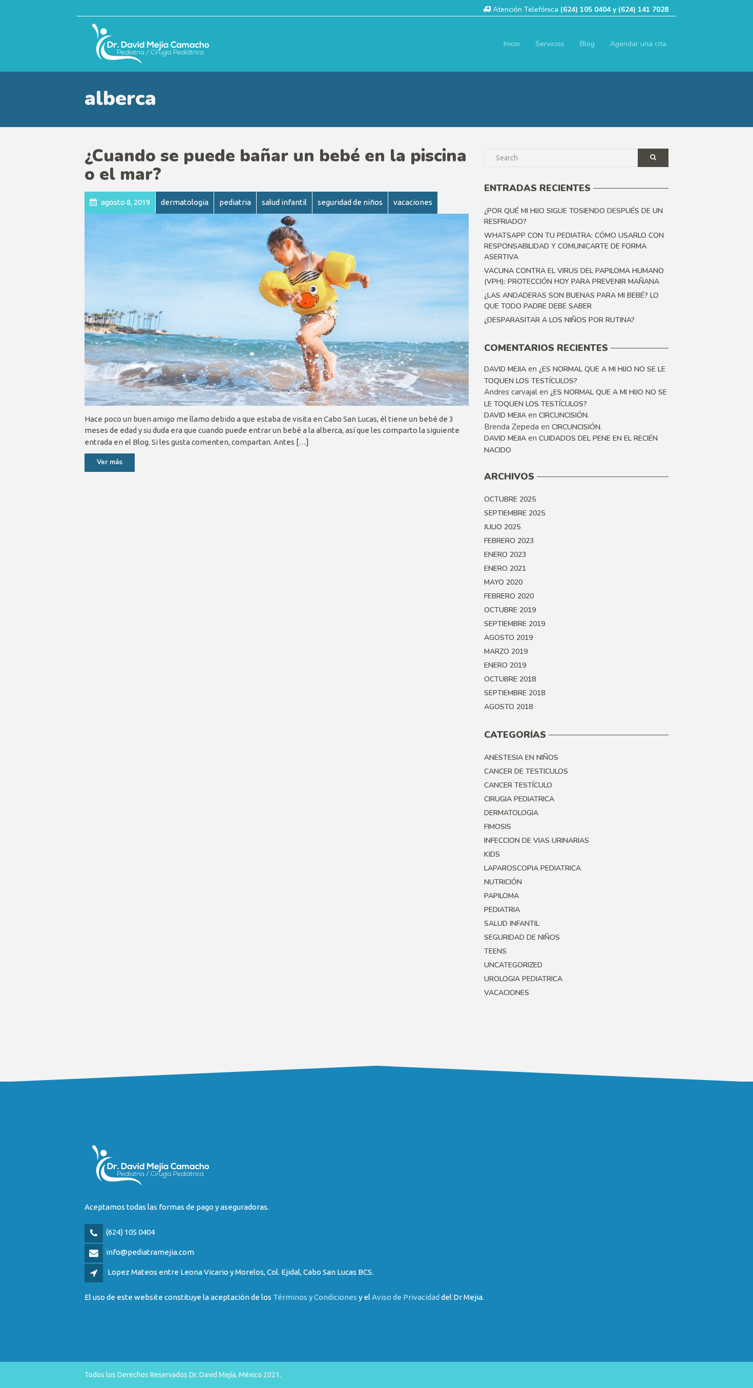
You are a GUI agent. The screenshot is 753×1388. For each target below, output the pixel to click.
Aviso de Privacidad (406, 1297)
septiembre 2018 (514, 693)
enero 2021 (505, 568)
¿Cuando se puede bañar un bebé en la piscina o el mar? (276, 165)
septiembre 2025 (514, 513)
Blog (587, 44)
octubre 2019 (510, 610)
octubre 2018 (510, 679)
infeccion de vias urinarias (536, 840)
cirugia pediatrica (519, 799)
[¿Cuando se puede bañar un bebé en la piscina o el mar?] (277, 310)
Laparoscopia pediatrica (532, 868)
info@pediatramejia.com (150, 1252)
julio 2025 (502, 527)
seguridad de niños (522, 937)
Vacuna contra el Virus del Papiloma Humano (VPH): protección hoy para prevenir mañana (574, 276)
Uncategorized (513, 965)
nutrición (503, 882)
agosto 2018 (508, 707)
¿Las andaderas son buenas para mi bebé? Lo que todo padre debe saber (571, 301)
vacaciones (506, 993)
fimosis (497, 827)
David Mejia (505, 369)
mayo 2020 (503, 582)
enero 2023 (505, 555)
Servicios (549, 44)
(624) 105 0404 (130, 1232)
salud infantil (511, 923)
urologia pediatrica (523, 979)
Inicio (512, 44)
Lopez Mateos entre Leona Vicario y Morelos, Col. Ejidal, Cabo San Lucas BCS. (240, 1272)
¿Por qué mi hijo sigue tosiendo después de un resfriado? (573, 216)
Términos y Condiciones (315, 1297)
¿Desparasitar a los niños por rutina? (559, 320)
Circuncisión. (564, 415)
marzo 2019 (506, 651)
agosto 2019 (508, 638)
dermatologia (511, 813)
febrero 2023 (509, 541)
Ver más (109, 462)
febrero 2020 (509, 596)
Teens (495, 951)
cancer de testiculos (526, 771)
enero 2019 (505, 665)
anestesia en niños (521, 757)
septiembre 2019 (514, 624)
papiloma (501, 896)
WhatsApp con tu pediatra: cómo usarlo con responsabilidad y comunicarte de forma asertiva (574, 246)
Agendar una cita (638, 44)
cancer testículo (518, 785)
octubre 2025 (510, 499)
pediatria (502, 910)
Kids (492, 854)
